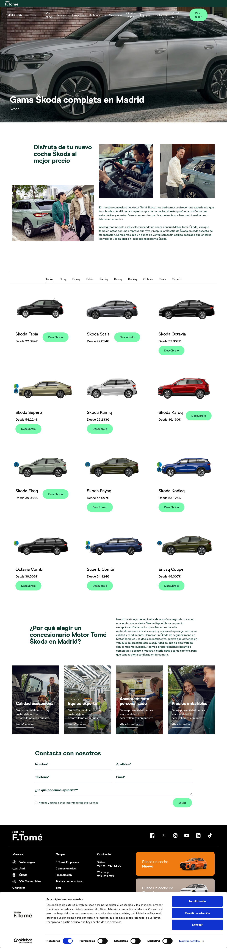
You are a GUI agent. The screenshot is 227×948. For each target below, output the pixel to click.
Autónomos (97, 15)
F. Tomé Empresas (67, 862)
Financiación (64, 875)
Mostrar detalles (189, 941)
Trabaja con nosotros (69, 881)
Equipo (145, 15)
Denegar (197, 924)
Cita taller (198, 15)
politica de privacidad (87, 802)
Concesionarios (66, 868)
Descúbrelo (55, 337)
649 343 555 (106, 875)
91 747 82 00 (176, 15)
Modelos (63, 15)
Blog (58, 888)
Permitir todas (197, 901)
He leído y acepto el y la (68, 802)
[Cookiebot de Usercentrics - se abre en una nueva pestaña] (22, 941)
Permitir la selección (197, 913)
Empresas (79, 15)
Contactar (160, 15)
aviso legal (65, 802)
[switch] (103, 941)
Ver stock (49, 15)
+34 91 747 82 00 (109, 866)
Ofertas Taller (131, 15)
